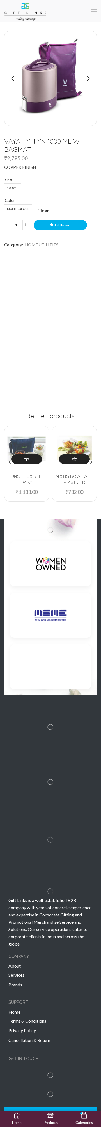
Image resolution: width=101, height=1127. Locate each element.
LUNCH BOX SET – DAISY (26, 479)
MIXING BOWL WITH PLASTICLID (74, 479)
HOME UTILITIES (41, 244)
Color (10, 200)
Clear (43, 210)
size (8, 179)
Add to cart (62, 225)
